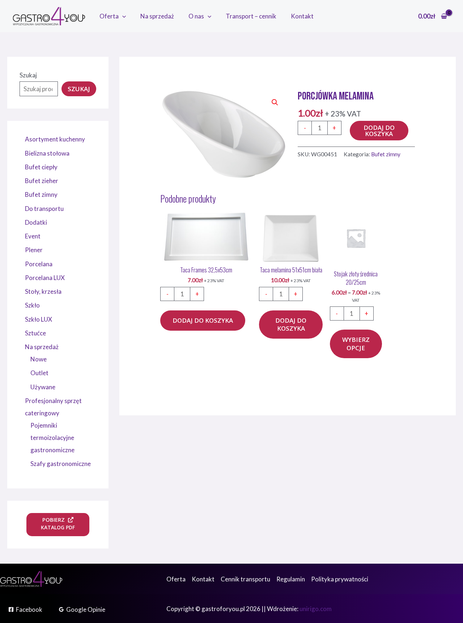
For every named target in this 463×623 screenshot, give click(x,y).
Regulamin (290, 579)
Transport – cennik (251, 16)
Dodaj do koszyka (379, 130)
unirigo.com (316, 609)
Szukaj (28, 75)
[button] (122, 16)
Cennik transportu (245, 579)
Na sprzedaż (157, 16)
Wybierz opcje (356, 343)
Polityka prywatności (339, 579)
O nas (196, 16)
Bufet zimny (385, 154)
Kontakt (302, 16)
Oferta (109, 16)
